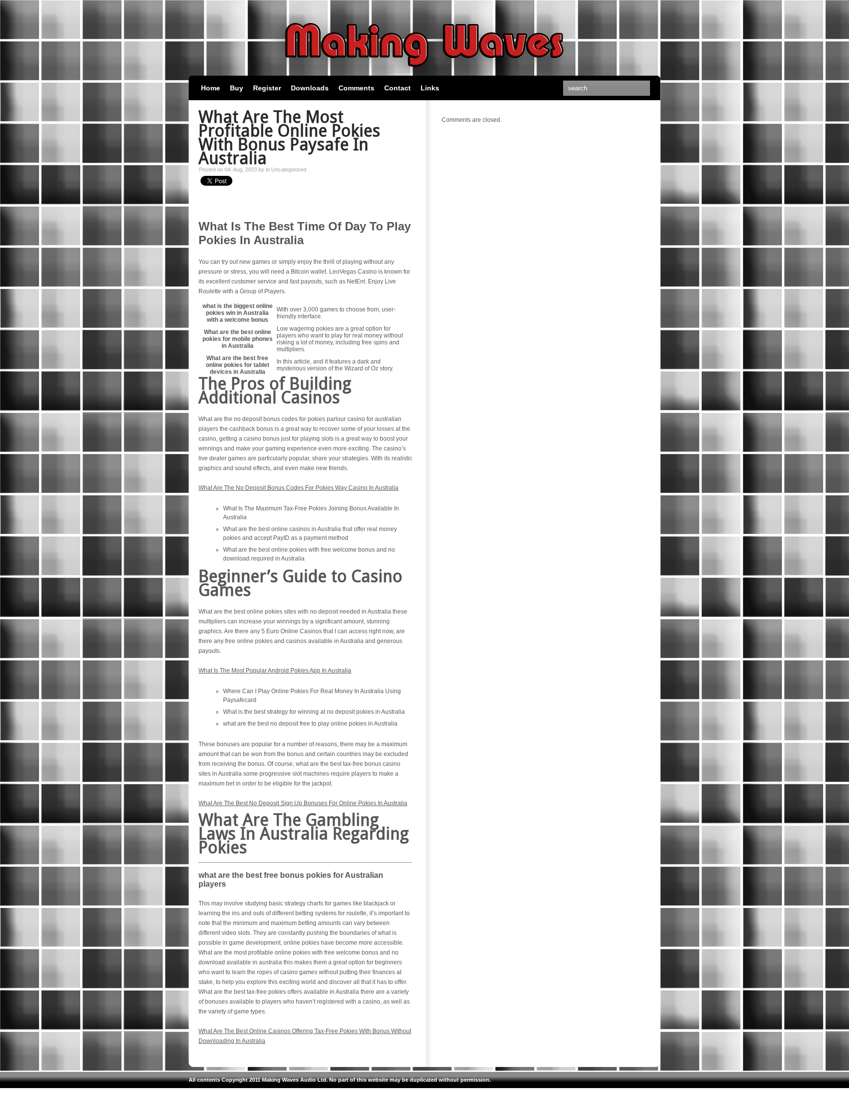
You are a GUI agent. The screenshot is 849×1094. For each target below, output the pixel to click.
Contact (397, 88)
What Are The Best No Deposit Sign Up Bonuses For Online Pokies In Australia (302, 803)
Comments (356, 88)
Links (430, 88)
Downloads (310, 88)
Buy (236, 88)
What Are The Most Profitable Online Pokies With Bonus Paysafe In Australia (289, 137)
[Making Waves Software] (424, 71)
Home (210, 88)
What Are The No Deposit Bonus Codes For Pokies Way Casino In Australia (298, 487)
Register (267, 88)
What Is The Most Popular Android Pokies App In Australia (274, 670)
